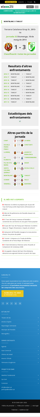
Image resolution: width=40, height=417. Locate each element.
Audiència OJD (24, 410)
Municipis (21, 2)
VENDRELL (7, 184)
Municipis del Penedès (8, 330)
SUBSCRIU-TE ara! (11, 2)
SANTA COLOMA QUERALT (7, 170)
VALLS (26, 180)
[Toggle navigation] (36, 7)
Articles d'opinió (6, 322)
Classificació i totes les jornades (20, 54)
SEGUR (26, 163)
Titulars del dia (6, 318)
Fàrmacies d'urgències (8, 362)
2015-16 (6, 80)
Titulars (29, 2)
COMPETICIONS (8, 11)
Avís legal (35, 406)
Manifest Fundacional (8, 375)
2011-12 (6, 99)
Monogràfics (5, 334)
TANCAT (27, 175)
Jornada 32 (11, 36)
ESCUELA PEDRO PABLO (7, 147)
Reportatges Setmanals (8, 326)
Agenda (3, 346)
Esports (30, 7)
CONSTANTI (28, 145)
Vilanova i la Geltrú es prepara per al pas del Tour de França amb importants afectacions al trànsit (18, 207)
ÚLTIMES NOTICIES (19, 13)
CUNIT (6, 140)
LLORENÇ (7, 152)
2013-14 (6, 86)
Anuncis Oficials (6, 358)
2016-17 (6, 74)
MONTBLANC (8, 175)
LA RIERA (27, 140)
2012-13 (6, 92)
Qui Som (4, 379)
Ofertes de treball (6, 354)
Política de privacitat (8, 406)
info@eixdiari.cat (6, 387)
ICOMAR (6, 180)
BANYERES (27, 184)
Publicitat (14, 410)
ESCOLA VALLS (29, 168)
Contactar (4, 383)
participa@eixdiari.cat (8, 389)
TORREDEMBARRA (30, 157)
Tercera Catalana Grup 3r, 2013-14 (25, 11)
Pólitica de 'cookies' (23, 406)
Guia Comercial (6, 350)
